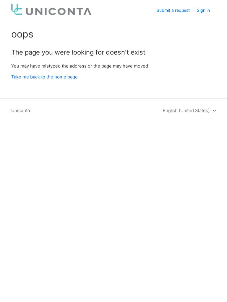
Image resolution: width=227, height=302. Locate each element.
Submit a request (173, 10)
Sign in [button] (203, 10)
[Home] (51, 13)
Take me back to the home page (44, 77)
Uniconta (20, 110)
